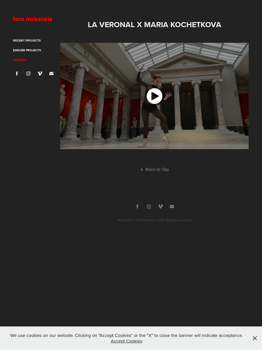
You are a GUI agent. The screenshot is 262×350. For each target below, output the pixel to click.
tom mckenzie (32, 18)
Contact (20, 60)
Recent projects (27, 40)
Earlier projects (27, 50)
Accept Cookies (126, 341)
